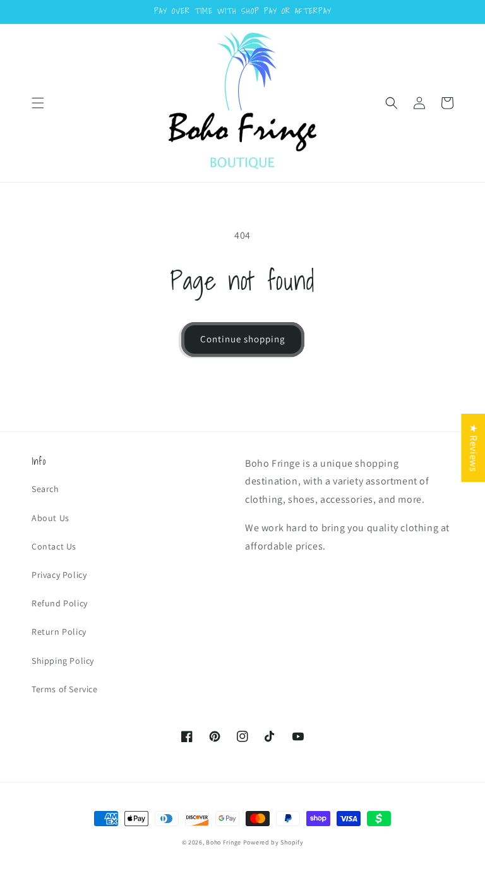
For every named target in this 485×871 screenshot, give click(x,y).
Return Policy (59, 631)
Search (45, 489)
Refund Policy (60, 603)
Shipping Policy (63, 660)
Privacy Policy (59, 574)
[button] (38, 103)
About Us (50, 518)
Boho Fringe (223, 842)
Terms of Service (65, 689)
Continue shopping (242, 339)
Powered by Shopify (273, 842)
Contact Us (54, 546)
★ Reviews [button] (473, 447)
